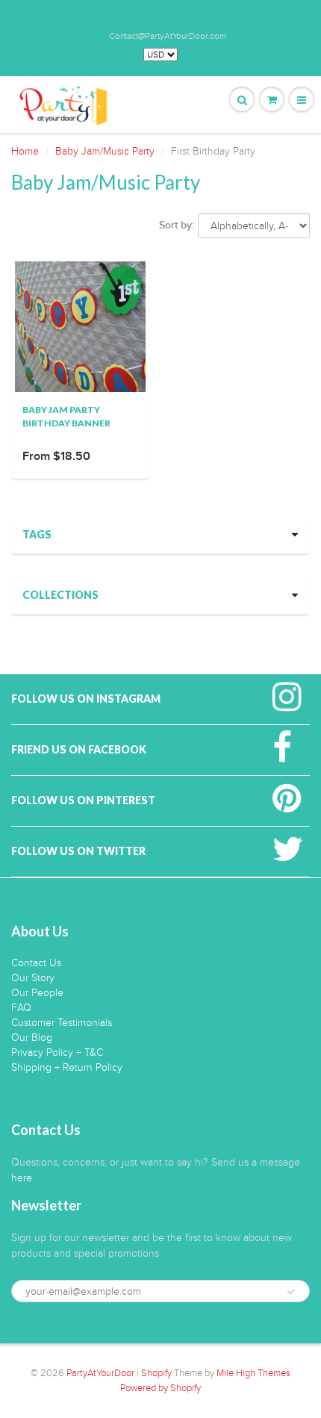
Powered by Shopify (160, 1388)
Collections (60, 594)
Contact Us (36, 963)
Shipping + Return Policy (66, 1067)
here (21, 1178)
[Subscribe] (291, 1292)
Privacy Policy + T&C (57, 1052)
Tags (37, 534)
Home (25, 151)
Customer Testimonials (61, 1022)
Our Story (32, 977)
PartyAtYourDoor (100, 1373)
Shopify (156, 1373)
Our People (37, 992)
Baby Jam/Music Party (105, 151)
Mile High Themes (253, 1373)
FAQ (21, 1007)
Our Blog (31, 1037)
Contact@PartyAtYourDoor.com (167, 36)
